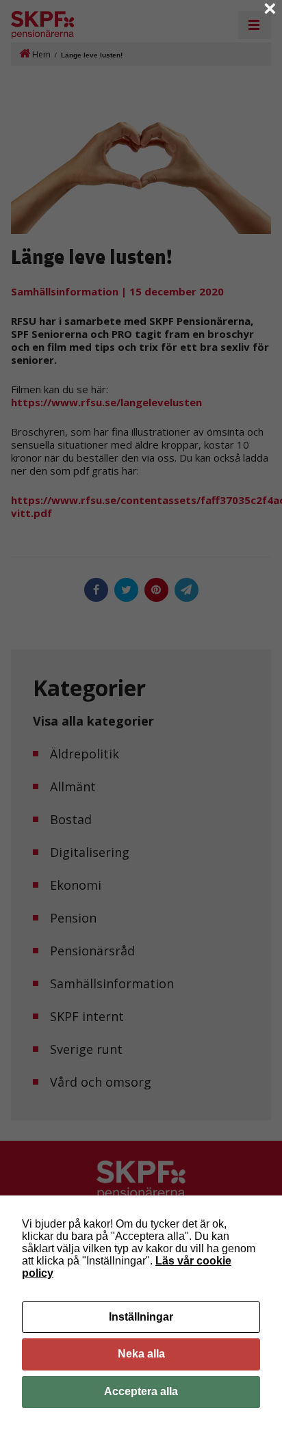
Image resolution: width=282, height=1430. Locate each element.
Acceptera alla (141, 1391)
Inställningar (141, 1317)
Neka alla (141, 1354)
